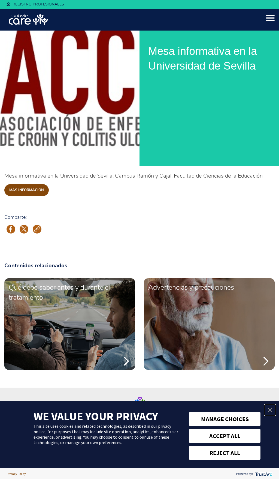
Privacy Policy (16, 474)
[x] (24, 229)
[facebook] (11, 229)
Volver (15, 158)
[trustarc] (263, 473)
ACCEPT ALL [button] (224, 436)
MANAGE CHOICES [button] (225, 419)
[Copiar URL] (37, 229)
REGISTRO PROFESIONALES (38, 4)
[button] (270, 410)
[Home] (28, 19)
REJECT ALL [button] (225, 453)
